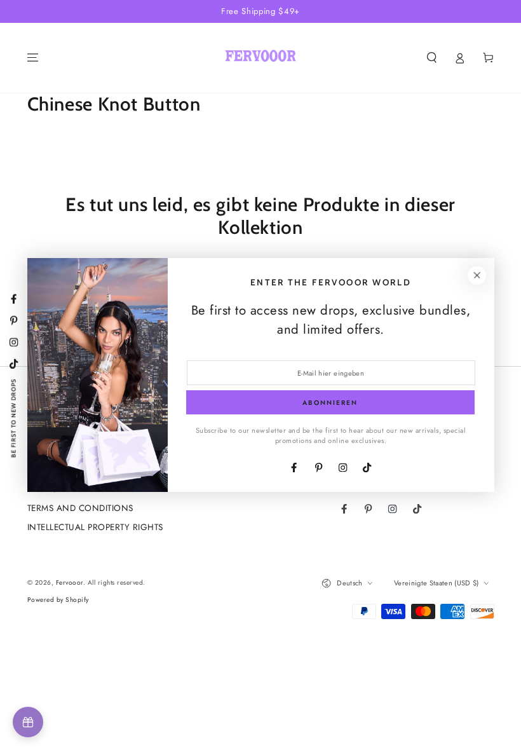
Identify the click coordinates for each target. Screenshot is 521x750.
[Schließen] (477, 275)
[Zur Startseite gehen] (260, 58)
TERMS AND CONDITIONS (80, 507)
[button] (432, 57)
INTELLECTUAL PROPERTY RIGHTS (95, 527)
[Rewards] (28, 722)
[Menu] (33, 57)
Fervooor (69, 582)
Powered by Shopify (58, 599)
